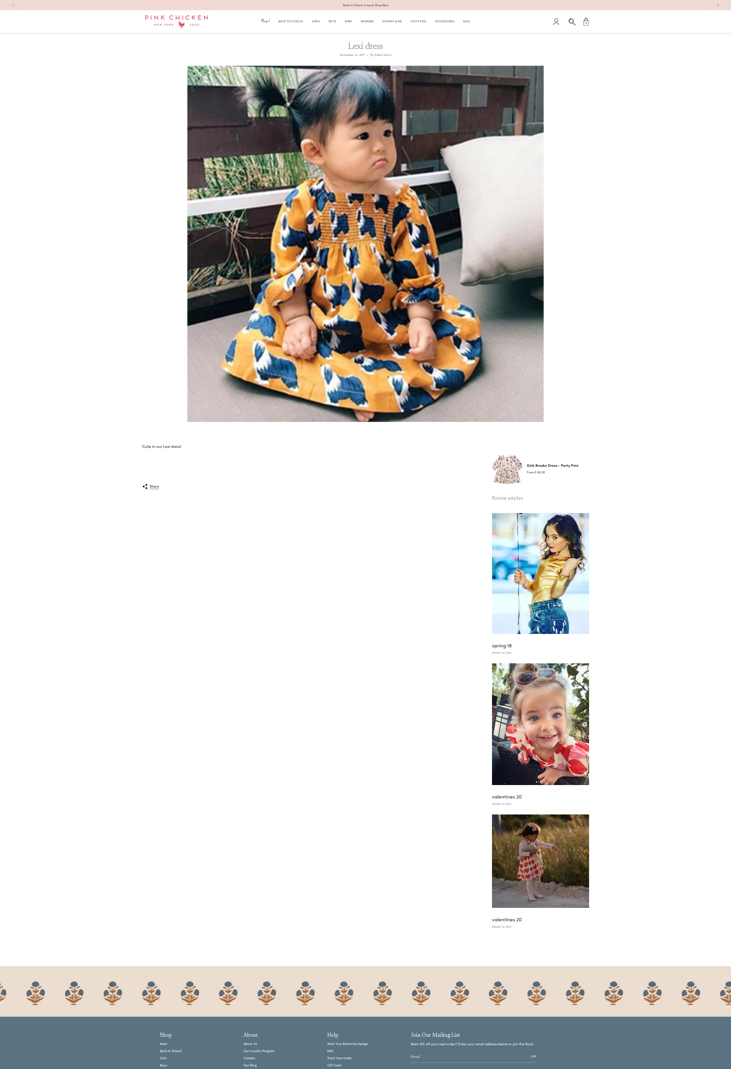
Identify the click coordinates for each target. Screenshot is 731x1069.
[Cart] (586, 21)
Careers (249, 1058)
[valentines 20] (540, 724)
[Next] (717, 5)
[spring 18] (540, 573)
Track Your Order (339, 1058)
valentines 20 (507, 797)
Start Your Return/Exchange (347, 1044)
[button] (265, 22)
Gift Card (334, 1065)
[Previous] (13, 5)
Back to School (171, 1051)
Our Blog (250, 1065)
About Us (250, 1044)
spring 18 (502, 646)
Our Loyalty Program (259, 1051)
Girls (163, 1058)
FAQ (330, 1051)
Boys (163, 1065)
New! (163, 1044)
